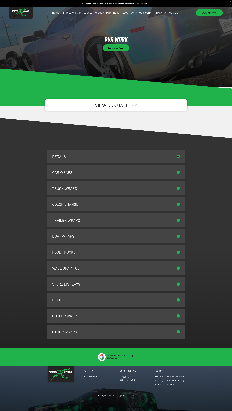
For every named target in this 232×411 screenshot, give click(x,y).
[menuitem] (55, 12)
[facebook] (132, 357)
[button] (116, 156)
